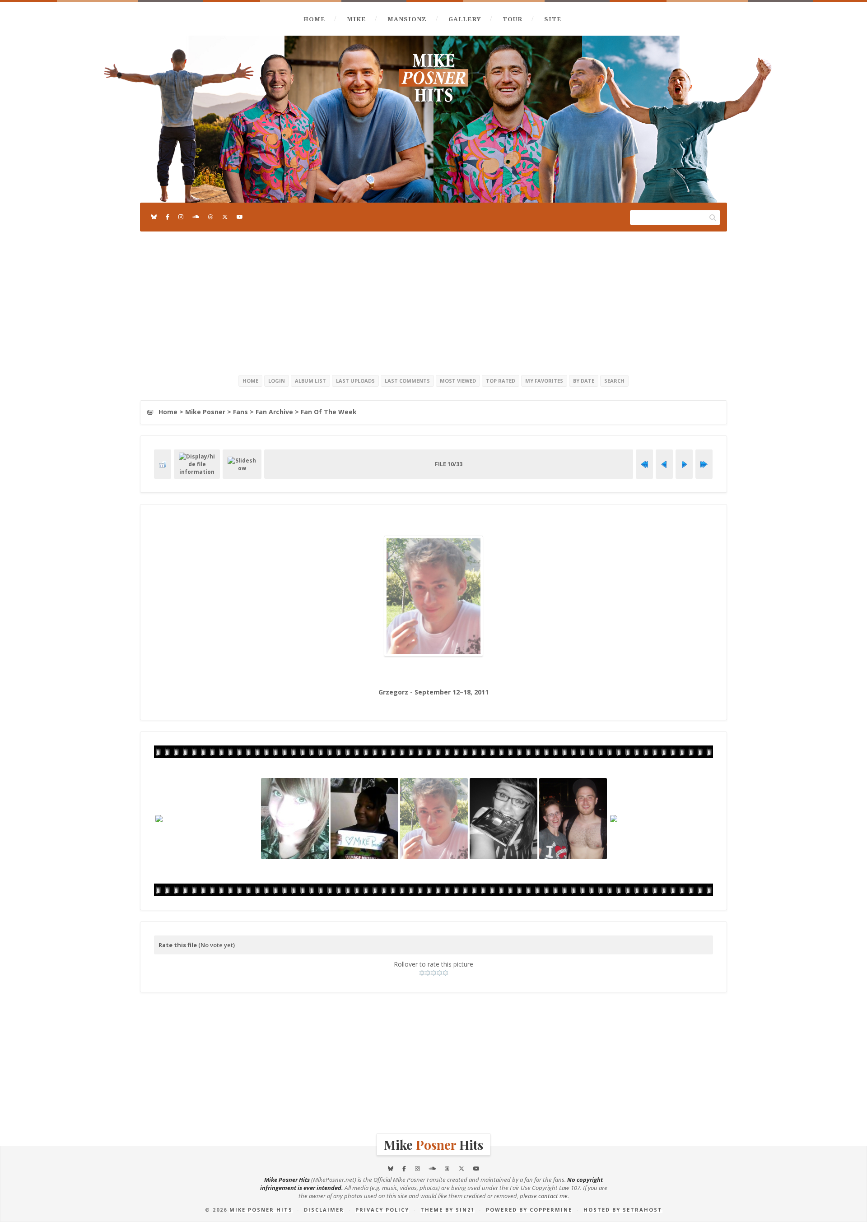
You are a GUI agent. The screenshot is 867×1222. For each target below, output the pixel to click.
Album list (310, 380)
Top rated (500, 380)
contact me (553, 1196)
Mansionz (407, 19)
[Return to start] (644, 464)
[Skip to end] (704, 464)
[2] (428, 973)
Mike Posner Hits (261, 1209)
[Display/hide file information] (196, 464)
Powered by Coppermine (529, 1209)
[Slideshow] (242, 464)
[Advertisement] (433, 301)
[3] (434, 973)
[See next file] (684, 464)
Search (614, 380)
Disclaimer (324, 1209)
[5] (445, 973)
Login (276, 380)
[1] (422, 973)
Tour (512, 19)
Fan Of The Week (329, 411)
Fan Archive (274, 411)
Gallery (464, 19)
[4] (440, 973)
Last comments (407, 380)
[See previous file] (664, 464)
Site (552, 19)
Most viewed (458, 380)
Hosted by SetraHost (622, 1209)
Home (314, 19)
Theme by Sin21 (447, 1209)
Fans (240, 411)
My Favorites (544, 380)
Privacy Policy (382, 1209)
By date (583, 380)
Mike (356, 19)
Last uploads (355, 380)
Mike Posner (205, 411)
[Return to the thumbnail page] (163, 464)
